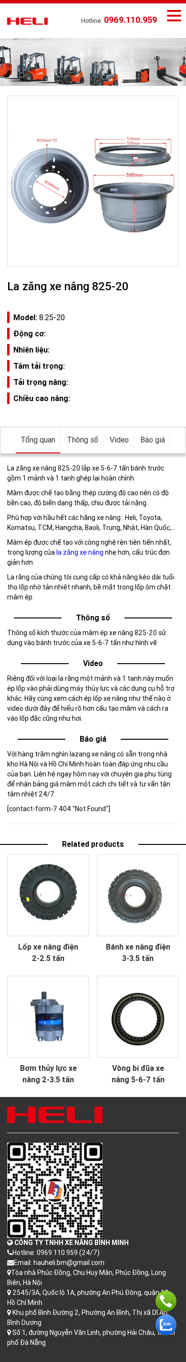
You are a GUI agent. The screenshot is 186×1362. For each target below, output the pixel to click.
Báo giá (152, 439)
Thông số (82, 439)
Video (119, 439)
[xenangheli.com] (27, 20)
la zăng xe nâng (79, 552)
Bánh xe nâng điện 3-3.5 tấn (138, 952)
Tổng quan (38, 439)
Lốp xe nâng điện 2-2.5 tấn (48, 952)
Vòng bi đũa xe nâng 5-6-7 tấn (138, 1073)
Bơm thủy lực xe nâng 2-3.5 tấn (48, 1073)
